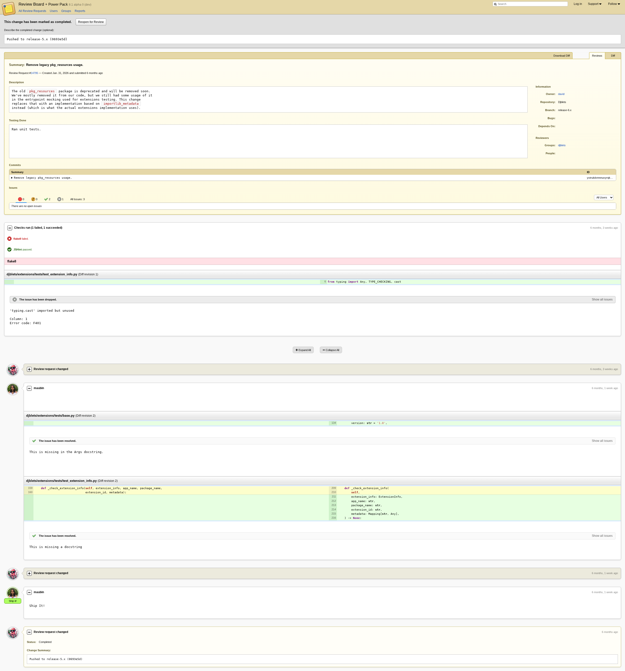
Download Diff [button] (561, 55)
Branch (549, 110)
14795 (34, 73)
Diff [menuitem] (613, 55)
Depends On (546, 126)
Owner (550, 94)
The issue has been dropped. (38, 299)
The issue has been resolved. (57, 440)
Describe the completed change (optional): (29, 30)
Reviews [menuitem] (597, 55)
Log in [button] (578, 4)
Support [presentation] (593, 4)
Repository (547, 102)
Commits (15, 165)
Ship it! (13, 600)
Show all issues (602, 299)
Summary (16, 65)
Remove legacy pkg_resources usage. (43, 177)
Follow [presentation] (612, 4)
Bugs (551, 118)
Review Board (44, 4)
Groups (66, 11)
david (561, 94)
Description (20, 82)
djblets (562, 145)
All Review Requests (32, 11)
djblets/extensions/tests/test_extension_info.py (42, 274)
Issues (13, 187)
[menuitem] (595, 4)
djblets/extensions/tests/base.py (50, 415)
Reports (80, 11)
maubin (39, 388)
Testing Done (17, 120)
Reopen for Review (91, 22)
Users (54, 11)
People (550, 153)
